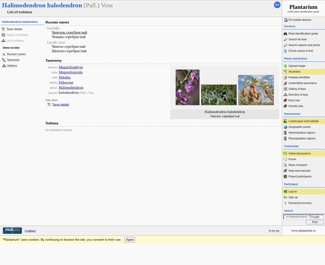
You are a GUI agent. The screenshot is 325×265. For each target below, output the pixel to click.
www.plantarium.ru (303, 230)
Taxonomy (13, 59)
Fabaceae (66, 82)
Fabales (65, 77)
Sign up (293, 197)
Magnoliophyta (71, 67)
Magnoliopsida (70, 72)
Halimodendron (71, 87)
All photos (294, 71)
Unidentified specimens (303, 83)
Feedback (30, 230)
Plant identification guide (303, 33)
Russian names (16, 54)
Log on (293, 191)
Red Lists (294, 100)
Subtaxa (12, 65)
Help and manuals (300, 170)
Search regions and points (304, 45)
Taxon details (14, 29)
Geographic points (300, 127)
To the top (274, 230)
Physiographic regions (302, 138)
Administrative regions (302, 132)
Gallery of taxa (297, 88)
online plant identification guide (303, 8)
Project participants (300, 176)
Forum (292, 159)
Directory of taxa (298, 94)
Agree (130, 239)
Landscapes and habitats (304, 121)
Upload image (297, 65)
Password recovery (300, 203)
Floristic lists (296, 106)
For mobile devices (300, 19)
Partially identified (299, 77)
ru (277, 4)
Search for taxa (298, 39)
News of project (298, 165)
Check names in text (301, 50)
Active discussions (300, 153)
